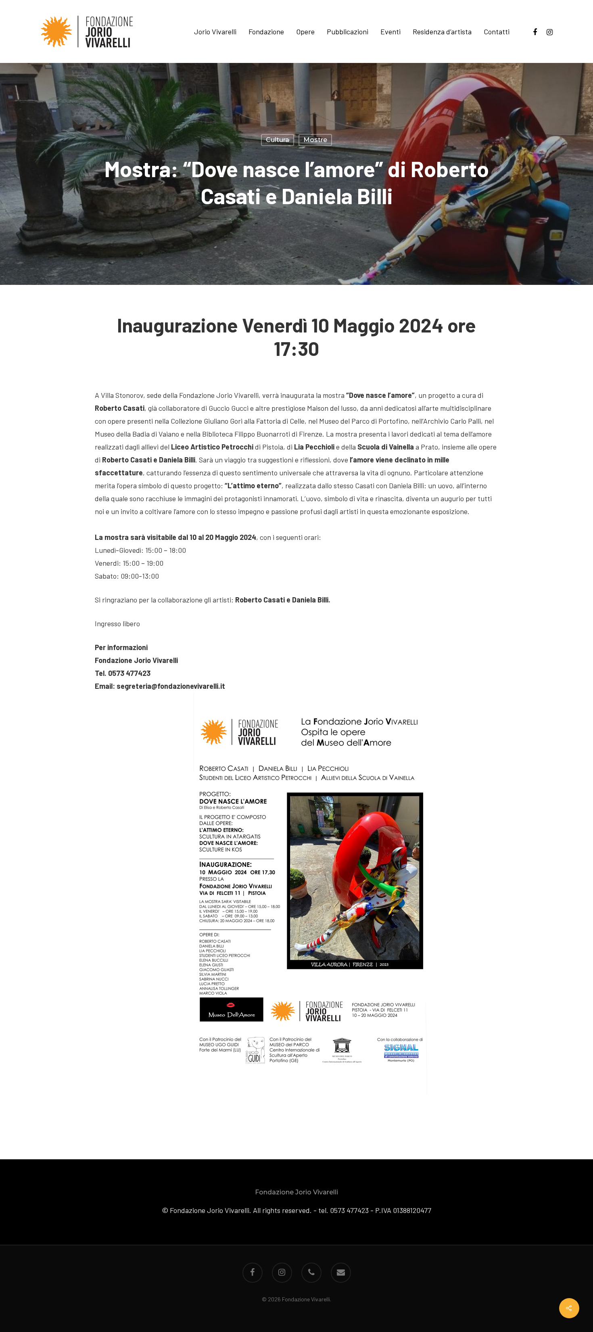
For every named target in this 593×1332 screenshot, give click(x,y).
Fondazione (266, 31)
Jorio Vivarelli (215, 31)
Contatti (496, 31)
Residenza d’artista (442, 31)
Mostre (315, 140)
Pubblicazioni (347, 31)
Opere (305, 31)
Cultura (277, 140)
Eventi (390, 31)
